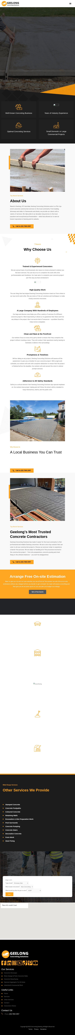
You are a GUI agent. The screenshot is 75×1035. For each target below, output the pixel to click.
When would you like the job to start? (16, 890)
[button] (70, 3)
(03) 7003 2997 (14, 1014)
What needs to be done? (12, 886)
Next (9, 894)
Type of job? (9, 883)
